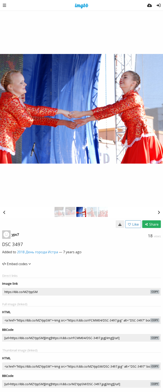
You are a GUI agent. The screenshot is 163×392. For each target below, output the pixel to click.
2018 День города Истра (37, 252)
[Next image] (159, 212)
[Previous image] (4, 212)
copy (155, 291)
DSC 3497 (12, 244)
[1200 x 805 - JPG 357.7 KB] (120, 224)
